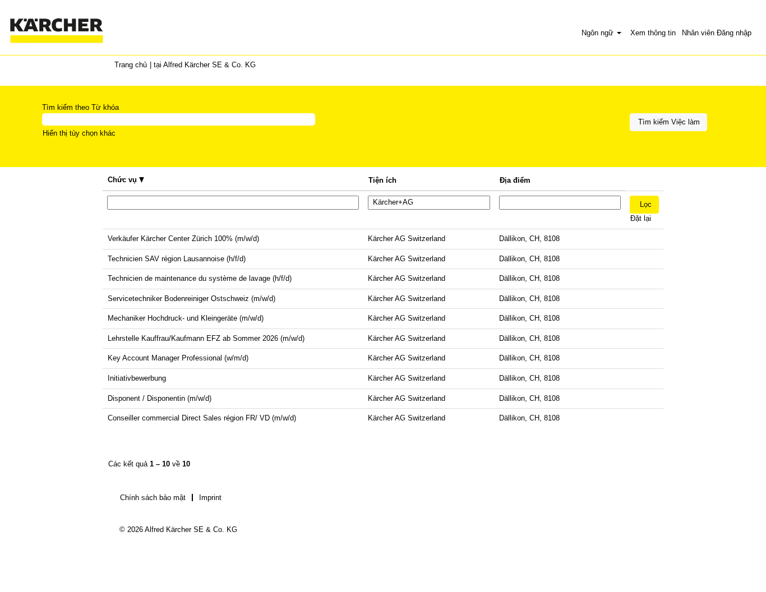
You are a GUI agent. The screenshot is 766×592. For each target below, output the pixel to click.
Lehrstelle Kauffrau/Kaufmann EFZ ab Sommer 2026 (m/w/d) (206, 338)
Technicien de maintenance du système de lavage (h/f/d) (200, 278)
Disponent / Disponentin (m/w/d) (159, 398)
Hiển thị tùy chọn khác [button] (79, 133)
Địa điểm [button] (515, 180)
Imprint (210, 497)
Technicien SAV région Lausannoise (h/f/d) (177, 259)
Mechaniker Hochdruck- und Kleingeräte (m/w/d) (186, 318)
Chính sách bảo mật (153, 497)
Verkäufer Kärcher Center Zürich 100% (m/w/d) (183, 238)
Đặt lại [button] (640, 218)
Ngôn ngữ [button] (599, 33)
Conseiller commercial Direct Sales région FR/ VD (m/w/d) (202, 418)
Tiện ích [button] (382, 180)
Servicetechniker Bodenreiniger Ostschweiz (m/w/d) (191, 298)
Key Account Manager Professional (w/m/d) (178, 358)
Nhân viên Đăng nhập (716, 33)
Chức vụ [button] (123, 179)
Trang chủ (130, 65)
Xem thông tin (653, 33)
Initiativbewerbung (137, 378)
